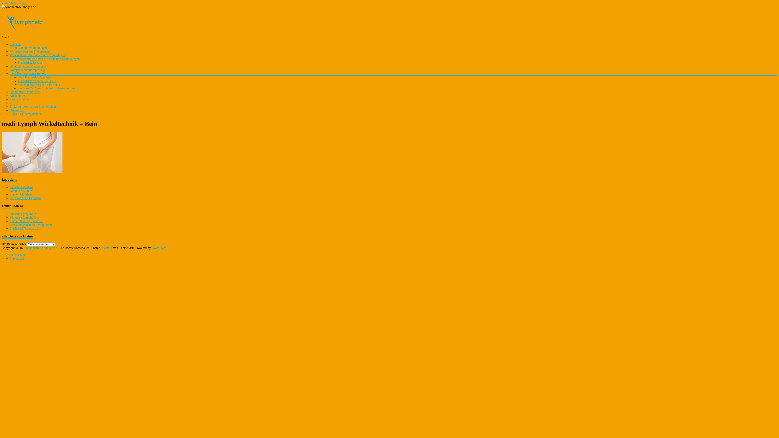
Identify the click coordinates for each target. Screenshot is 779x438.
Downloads (17, 110)
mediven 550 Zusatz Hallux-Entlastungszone (46, 88)
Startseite (15, 44)
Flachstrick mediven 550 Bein (37, 81)
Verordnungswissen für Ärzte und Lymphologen (49, 59)
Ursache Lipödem (21, 187)
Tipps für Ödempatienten (26, 114)
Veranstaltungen (20, 99)
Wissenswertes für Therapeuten (30, 51)
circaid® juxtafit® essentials (28, 66)
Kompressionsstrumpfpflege (28, 70)
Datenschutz (18, 255)
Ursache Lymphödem (23, 214)
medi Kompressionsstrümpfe (28, 73)
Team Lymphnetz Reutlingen (28, 47)
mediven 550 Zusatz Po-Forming (39, 84)
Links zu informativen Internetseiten (33, 106)
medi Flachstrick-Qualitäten (35, 77)
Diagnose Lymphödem (24, 217)
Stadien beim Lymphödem (26, 221)
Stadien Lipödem (21, 194)
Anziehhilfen (18, 95)
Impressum (17, 258)
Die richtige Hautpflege (25, 92)
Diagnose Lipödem (22, 190)
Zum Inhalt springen (15, 3)
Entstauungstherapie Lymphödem (31, 225)
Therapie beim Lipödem (25, 198)
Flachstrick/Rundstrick (24, 228)
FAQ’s (14, 103)
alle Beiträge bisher (14, 244)
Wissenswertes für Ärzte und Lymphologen (37, 55)
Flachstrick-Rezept (30, 62)
